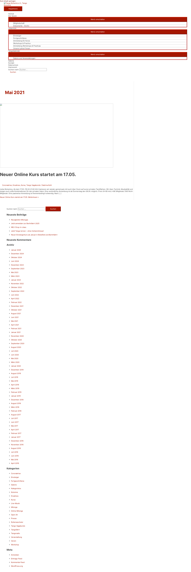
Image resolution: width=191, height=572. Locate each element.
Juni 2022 (15, 295)
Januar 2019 (16, 396)
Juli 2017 (14, 418)
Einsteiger (17, 36)
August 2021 (16, 313)
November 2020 (17, 336)
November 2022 (17, 284)
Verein (13, 541)
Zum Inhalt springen (8, 1)
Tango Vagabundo (33, 185)
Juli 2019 (14, 377)
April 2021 (15, 325)
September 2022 (17, 291)
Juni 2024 (15, 261)
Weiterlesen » (19, 197)
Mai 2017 (14, 426)
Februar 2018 (16, 411)
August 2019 (16, 373)
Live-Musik (15, 503)
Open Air (14, 515)
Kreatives (16, 185)
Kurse (23, 185)
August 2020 (16, 347)
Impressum (12, 67)
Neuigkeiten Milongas (19, 220)
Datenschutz (13, 65)
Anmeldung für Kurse (21, 41)
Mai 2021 (14, 321)
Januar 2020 (16, 366)
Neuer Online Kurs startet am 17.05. (38, 174)
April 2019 (15, 385)
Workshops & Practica (21, 43)
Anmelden (15, 555)
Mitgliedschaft (18, 23)
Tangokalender (14, 51)
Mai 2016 (14, 460)
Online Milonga (17, 511)
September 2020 (17, 343)
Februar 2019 (16, 392)
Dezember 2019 (17, 370)
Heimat (11, 14)
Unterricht (12, 28)
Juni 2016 (15, 456)
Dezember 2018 (17, 400)
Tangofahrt (15, 530)
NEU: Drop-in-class (18, 227)
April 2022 (15, 298)
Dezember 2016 (17, 441)
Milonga (14, 507)
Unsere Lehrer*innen (21, 48)
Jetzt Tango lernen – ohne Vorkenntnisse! (27, 231)
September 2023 (17, 269)
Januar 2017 (16, 437)
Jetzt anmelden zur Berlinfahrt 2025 (25, 223)
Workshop (15, 545)
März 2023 (15, 276)
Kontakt (11, 63)
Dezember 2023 (17, 265)
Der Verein (12, 16)
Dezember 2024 (17, 254)
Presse (14, 518)
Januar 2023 (16, 280)
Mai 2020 (14, 358)
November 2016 (17, 445)
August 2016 (16, 448)
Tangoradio (15, 533)
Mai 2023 (14, 272)
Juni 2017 (15, 422)
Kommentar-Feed (18, 562)
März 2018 (15, 407)
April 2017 (15, 430)
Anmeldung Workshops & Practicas (27, 46)
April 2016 (15, 463)
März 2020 (15, 362)
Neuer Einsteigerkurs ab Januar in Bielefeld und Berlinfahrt (34, 235)
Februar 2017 (16, 433)
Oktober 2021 (16, 310)
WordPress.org (17, 566)
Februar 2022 (16, 302)
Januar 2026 (16, 250)
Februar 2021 (16, 328)
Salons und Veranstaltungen (24, 58)
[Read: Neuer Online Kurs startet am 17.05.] (56, 167)
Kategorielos (16, 488)
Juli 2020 (14, 351)
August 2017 (16, 415)
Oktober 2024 (16, 257)
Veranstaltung (16, 537)
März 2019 (15, 388)
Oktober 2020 (16, 340)
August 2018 (16, 403)
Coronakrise (7, 185)
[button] (12, 72)
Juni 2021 (15, 317)
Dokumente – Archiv (21, 26)
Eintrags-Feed (16, 559)
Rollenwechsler (17, 522)
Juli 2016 (14, 452)
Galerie (11, 61)
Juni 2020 (15, 355)
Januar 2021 (16, 332)
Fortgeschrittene (20, 38)
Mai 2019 (14, 381)
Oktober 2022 (16, 287)
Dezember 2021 (17, 306)
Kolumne (14, 492)
